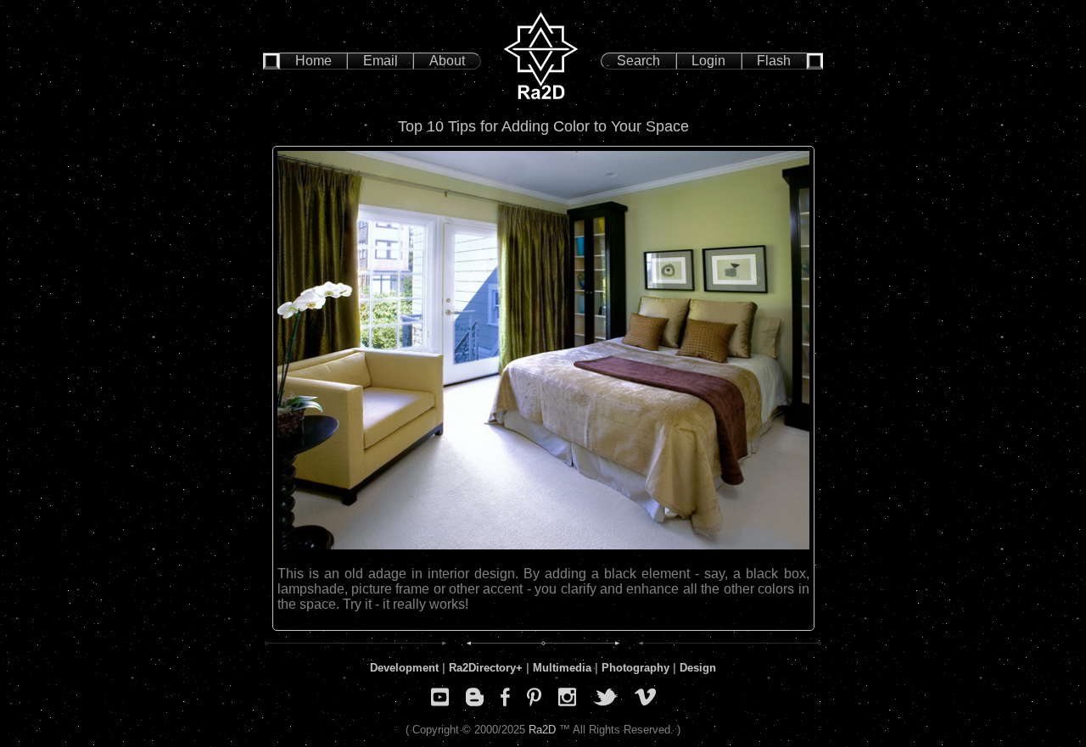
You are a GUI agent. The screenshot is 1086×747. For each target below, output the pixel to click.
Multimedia (562, 667)
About (447, 60)
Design (698, 667)
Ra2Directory (482, 667)
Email (380, 60)
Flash (774, 60)
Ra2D (542, 729)
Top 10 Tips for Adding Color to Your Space (543, 126)
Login (708, 60)
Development (404, 667)
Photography (635, 667)
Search (638, 60)
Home (313, 60)
